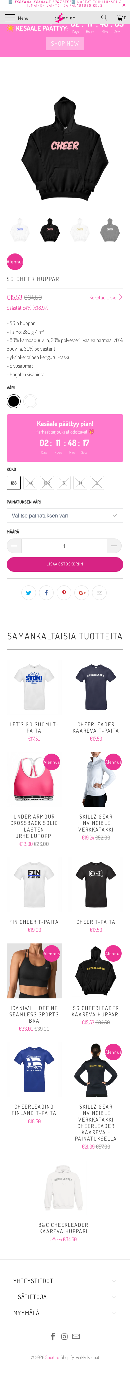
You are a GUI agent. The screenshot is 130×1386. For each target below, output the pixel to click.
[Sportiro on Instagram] (65, 1337)
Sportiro (52, 1357)
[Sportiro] (65, 17)
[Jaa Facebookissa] (46, 592)
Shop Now (65, 43)
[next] (117, 153)
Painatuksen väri (24, 502)
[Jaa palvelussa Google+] (81, 592)
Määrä (13, 531)
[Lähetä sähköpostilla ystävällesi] (99, 592)
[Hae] (107, 18)
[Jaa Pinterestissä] (64, 592)
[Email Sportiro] (76, 1337)
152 (47, 483)
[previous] (13, 153)
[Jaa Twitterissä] (28, 592)
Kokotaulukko (103, 297)
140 (30, 483)
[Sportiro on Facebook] (53, 1337)
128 (14, 483)
